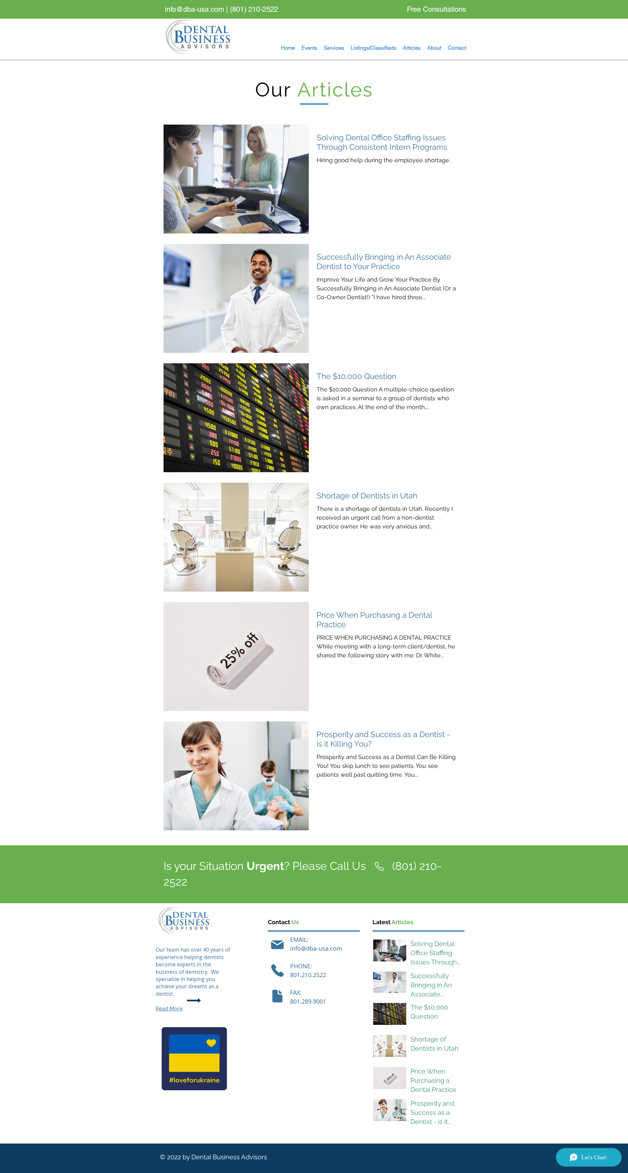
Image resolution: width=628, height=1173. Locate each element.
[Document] (277, 996)
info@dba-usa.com (194, 9)
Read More (169, 1008)
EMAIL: (299, 939)
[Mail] (277, 944)
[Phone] (277, 970)
